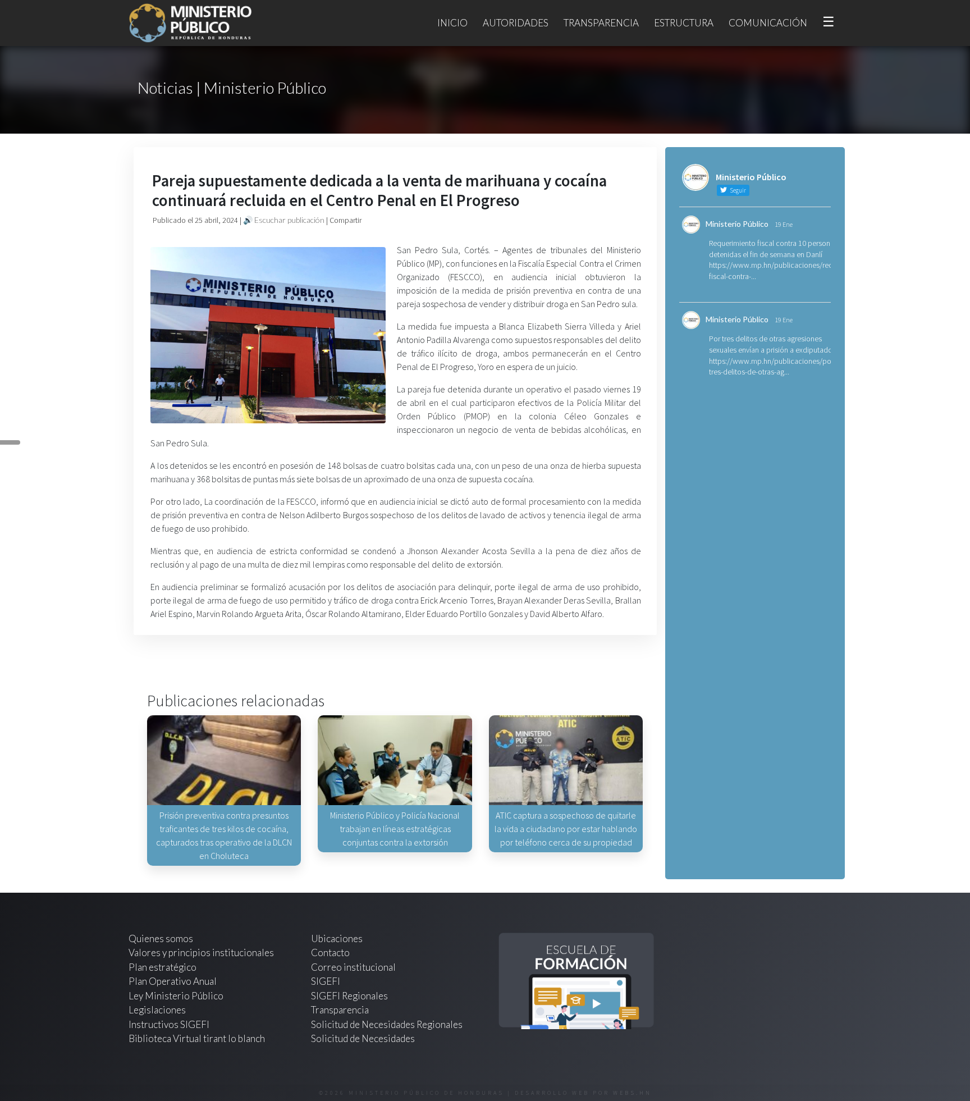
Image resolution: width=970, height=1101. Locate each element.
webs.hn (632, 1093)
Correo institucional (353, 967)
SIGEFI (325, 981)
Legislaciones (157, 1010)
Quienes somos (161, 938)
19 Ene (784, 224)
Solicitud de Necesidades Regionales (387, 1024)
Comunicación (768, 23)
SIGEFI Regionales (349, 996)
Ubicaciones (337, 938)
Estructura (683, 23)
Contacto (330, 952)
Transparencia (601, 23)
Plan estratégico (163, 967)
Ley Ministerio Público (176, 996)
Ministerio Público (737, 224)
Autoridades (515, 23)
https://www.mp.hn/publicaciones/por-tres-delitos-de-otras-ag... (772, 366)
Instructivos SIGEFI (169, 1024)
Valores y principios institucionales (201, 952)
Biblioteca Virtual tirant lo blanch (197, 1038)
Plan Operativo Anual (173, 981)
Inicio (452, 23)
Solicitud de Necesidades (363, 1038)
